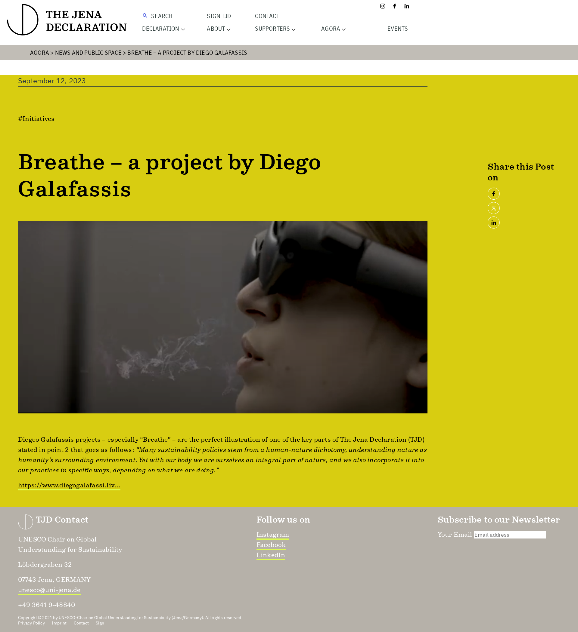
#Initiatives (36, 119)
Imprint (59, 623)
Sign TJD (219, 16)
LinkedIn (270, 555)
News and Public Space (88, 52)
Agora (39, 52)
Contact (267, 16)
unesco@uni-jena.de (49, 590)
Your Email (455, 534)
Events (397, 28)
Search (161, 16)
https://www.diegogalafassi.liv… (69, 485)
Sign (100, 623)
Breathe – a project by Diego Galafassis (187, 52)
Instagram (272, 534)
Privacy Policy (31, 623)
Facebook (271, 545)
